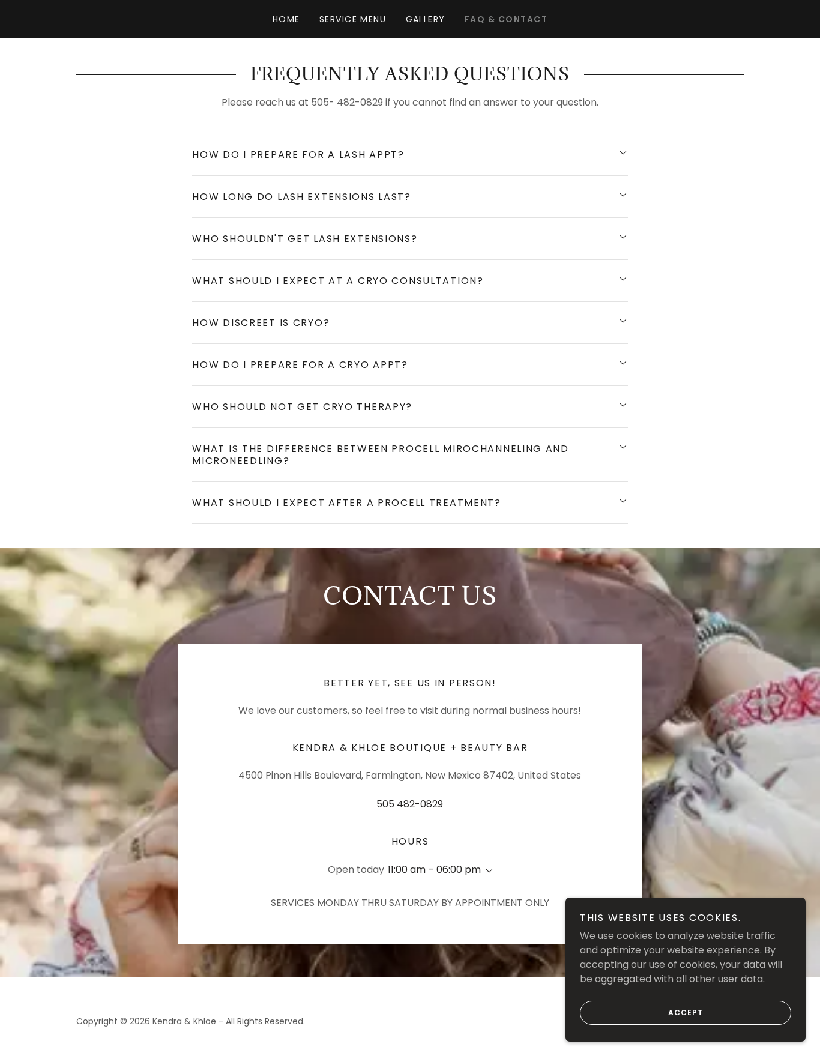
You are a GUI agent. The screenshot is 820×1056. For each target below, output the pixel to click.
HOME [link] (286, 19)
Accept (685, 1012)
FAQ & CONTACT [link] (506, 19)
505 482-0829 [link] (409, 804)
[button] (487, 871)
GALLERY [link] (426, 19)
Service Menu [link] (353, 19)
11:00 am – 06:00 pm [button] (434, 869)
